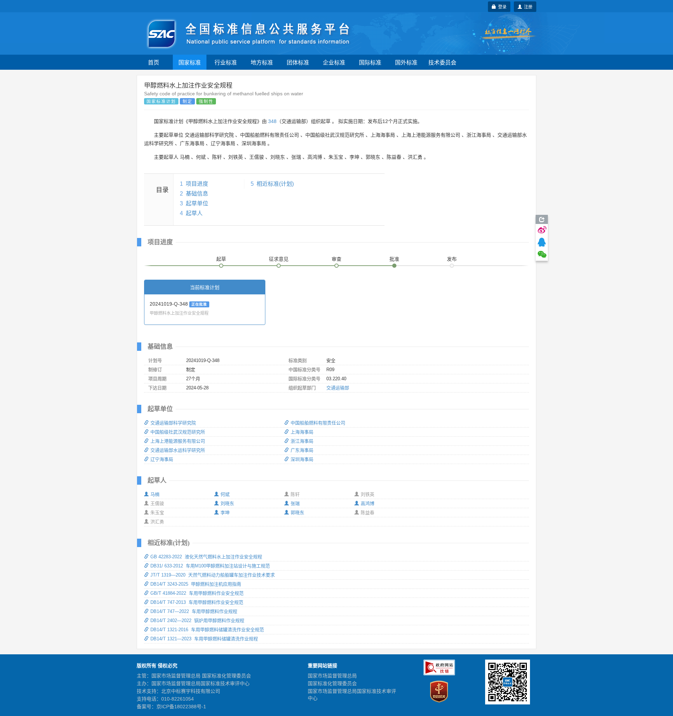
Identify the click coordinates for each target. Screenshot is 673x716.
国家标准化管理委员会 (332, 683)
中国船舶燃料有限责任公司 (318, 422)
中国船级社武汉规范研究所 (177, 432)
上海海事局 (302, 432)
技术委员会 (442, 62)
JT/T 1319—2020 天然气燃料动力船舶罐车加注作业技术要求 (212, 575)
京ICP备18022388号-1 (181, 706)
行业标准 (226, 62)
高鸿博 (367, 503)
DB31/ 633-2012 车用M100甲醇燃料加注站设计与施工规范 (210, 565)
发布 (452, 259)
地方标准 (262, 62)
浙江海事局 (302, 441)
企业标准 (334, 62)
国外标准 (406, 62)
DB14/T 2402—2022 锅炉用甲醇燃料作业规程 (197, 620)
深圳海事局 (302, 459)
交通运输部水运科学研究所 (177, 450)
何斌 (225, 494)
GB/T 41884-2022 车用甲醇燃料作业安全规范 (197, 593)
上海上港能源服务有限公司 (177, 441)
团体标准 (298, 62)
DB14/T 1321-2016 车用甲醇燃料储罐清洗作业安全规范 (207, 629)
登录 (501, 6)
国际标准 (370, 62)
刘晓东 (227, 503)
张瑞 (295, 503)
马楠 (154, 494)
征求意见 (278, 259)
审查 (336, 259)
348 (272, 121)
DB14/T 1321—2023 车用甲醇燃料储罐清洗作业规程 (204, 638)
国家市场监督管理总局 (332, 676)
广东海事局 (302, 450)
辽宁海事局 (161, 459)
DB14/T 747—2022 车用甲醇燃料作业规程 (193, 611)
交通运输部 (337, 387)
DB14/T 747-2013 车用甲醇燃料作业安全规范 (196, 602)
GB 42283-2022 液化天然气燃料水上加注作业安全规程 (206, 556)
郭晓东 (297, 512)
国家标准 (189, 62)
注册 (527, 6)
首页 (153, 62)
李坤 (225, 512)
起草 (221, 259)
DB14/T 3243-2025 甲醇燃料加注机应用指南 (195, 584)
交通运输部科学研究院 (173, 422)
